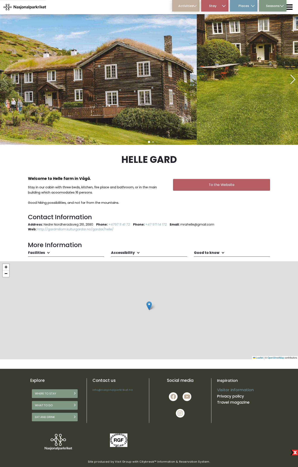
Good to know (207, 252)
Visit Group (123, 462)
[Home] (25, 7)
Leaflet (259, 357)
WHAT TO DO (44, 405)
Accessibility (123, 252)
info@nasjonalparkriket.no (112, 390)
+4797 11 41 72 (119, 224)
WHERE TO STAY (45, 393)
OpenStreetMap (275, 357)
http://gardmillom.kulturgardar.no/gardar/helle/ (75, 229)
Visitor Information (235, 390)
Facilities (37, 252)
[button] (149, 142)
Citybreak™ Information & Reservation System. (174, 462)
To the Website (222, 184)
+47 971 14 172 (156, 224)
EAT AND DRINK (45, 417)
